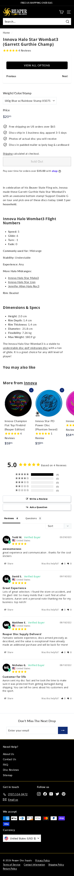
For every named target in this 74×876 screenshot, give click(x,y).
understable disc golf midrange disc (25, 347)
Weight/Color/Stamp (17, 93)
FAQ (5, 764)
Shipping (8, 153)
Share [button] (10, 563)
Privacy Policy (42, 860)
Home (6, 32)
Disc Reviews (11, 769)
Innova (30, 382)
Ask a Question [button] (38, 507)
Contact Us (9, 759)
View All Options (37, 65)
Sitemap (7, 775)
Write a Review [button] (38, 498)
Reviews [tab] (9, 518)
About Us (8, 754)
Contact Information (34, 864)
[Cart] (61, 12)
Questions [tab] (31, 518)
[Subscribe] (63, 730)
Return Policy (10, 868)
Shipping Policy (56, 864)
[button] (63, 563)
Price (6, 110)
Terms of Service (11, 864)
